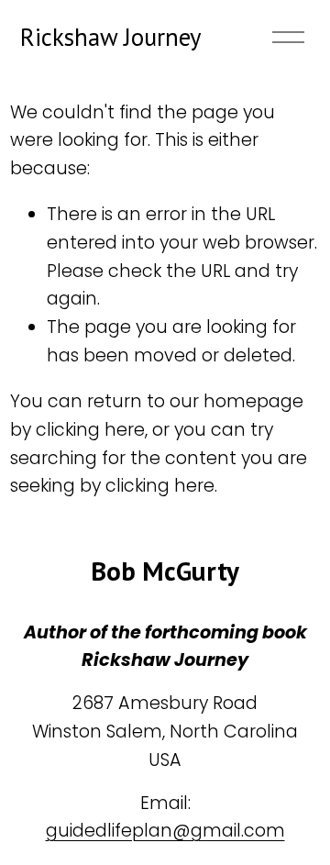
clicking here (90, 429)
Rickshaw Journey (110, 36)
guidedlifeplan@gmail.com (165, 830)
